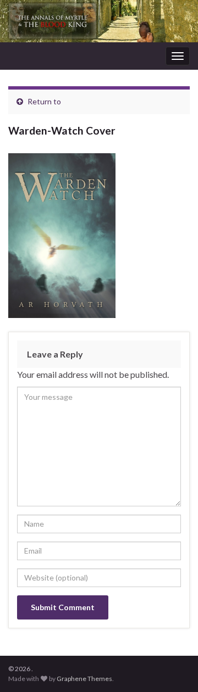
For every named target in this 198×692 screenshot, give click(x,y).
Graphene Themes (84, 678)
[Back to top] (173, 667)
